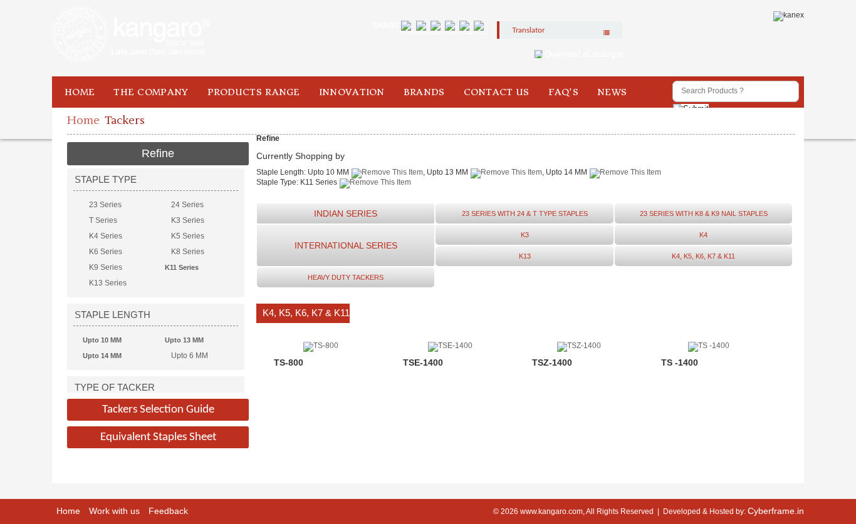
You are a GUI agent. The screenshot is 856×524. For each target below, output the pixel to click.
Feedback (168, 511)
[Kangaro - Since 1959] (131, 34)
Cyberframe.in (776, 511)
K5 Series (187, 236)
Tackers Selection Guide (158, 410)
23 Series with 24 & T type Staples (525, 213)
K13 (525, 256)
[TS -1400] (708, 345)
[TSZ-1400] (579, 345)
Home (80, 92)
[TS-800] (320, 345)
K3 (525, 235)
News (612, 92)
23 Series (105, 204)
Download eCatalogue (584, 54)
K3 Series (187, 220)
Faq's (563, 92)
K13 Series (108, 283)
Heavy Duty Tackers (346, 277)
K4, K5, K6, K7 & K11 (703, 256)
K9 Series (105, 267)
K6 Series (105, 251)
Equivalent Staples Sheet (158, 437)
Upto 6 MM (189, 355)
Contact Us (497, 92)
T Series (103, 220)
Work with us (114, 511)
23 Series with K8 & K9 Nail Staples (704, 213)
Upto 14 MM (102, 355)
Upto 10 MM (102, 340)
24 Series (187, 204)
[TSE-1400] (450, 345)
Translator (528, 30)
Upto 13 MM (184, 340)
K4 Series (105, 236)
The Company (150, 92)
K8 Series (187, 251)
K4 (703, 235)
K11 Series (182, 267)
